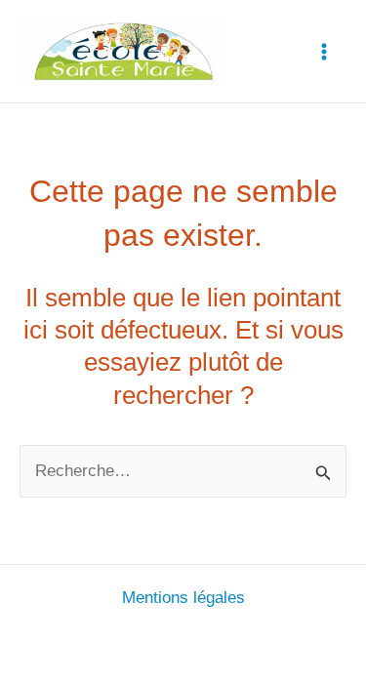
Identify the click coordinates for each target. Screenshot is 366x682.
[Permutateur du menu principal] (325, 51)
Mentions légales (183, 597)
